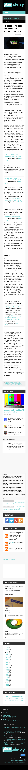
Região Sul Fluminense (14, 700)
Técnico (10, 384)
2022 (7, 651)
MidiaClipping (6, 715)
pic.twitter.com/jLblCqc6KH (12, 319)
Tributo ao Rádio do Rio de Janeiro (11, 720)
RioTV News (6, 719)
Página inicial (7, 18)
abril (7, 662)
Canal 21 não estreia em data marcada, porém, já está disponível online (16, 426)
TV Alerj (15, 384)
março (7, 664)
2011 (7, 684)
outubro (8, 656)
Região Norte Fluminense (12, 698)
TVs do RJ (20, 384)
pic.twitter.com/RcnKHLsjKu (13, 216)
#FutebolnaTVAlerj (10, 317)
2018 (7, 672)
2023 (7, 649)
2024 (7, 647)
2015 (7, 677)
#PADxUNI (15, 155)
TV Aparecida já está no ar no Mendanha (14, 739)
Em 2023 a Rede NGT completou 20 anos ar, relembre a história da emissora (15, 419)
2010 (7, 685)
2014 (7, 679)
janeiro (8, 667)
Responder (9, 451)
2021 (7, 652)
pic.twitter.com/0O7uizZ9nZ (13, 180)
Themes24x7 (6, 767)
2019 (7, 671)
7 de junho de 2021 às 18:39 (17, 443)
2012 (7, 682)
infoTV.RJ (5, 712)
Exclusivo (19, 382)
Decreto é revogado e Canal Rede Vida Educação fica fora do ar (14, 411)
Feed (20, 520)
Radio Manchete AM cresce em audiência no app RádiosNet (14, 433)
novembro (8, 654)
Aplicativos (16, 18)
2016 (7, 676)
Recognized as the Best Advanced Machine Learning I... (12, 731)
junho (7, 659)
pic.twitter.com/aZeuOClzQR (13, 200)
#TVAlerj (7, 307)
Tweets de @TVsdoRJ (9, 559)
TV (13, 384)
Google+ (16, 520)
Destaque (15, 382)
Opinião (16, 383)
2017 (7, 674)
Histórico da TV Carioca (9, 383)
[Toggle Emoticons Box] (3, 498)
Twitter (11, 520)
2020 (7, 669)
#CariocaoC (8, 155)
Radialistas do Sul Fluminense (10, 718)
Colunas (11, 382)
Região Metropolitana (14, 697)
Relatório (7, 384)
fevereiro (8, 666)
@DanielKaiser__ (16, 316)
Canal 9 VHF (7, 631)
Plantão (19, 383)
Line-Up (5, 714)
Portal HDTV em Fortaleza (9, 716)
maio (7, 661)
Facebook (7, 520)
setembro (8, 657)
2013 (7, 681)
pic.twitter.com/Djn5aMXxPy (13, 156)
